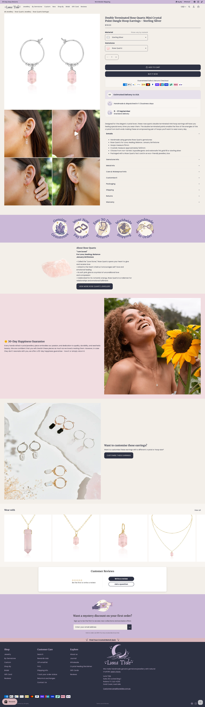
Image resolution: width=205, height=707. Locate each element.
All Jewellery (8, 12)
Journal (73, 658)
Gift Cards (74, 670)
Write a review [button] (121, 579)
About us (74, 654)
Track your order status (47, 674)
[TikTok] (202, 2)
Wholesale (74, 662)
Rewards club (43, 658)
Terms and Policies (102, 703)
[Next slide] (198, 538)
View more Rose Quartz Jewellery (94, 286)
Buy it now (153, 74)
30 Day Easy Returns (10, 2)
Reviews (7, 678)
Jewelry (7, 654)
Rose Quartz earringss (41, 12)
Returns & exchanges (46, 678)
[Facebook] (194, 2)
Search (40, 654)
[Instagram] (198, 2)
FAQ (39, 666)
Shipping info (42, 670)
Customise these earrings (119, 455)
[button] (153, 134)
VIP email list (42, 662)
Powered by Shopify (22, 703)
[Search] (189, 6)
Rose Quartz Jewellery (23, 12)
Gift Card (8, 674)
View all (197, 510)
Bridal (6, 670)
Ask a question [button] (121, 584)
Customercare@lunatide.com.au (116, 688)
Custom (7, 662)
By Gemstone (10, 658)
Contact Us (42, 682)
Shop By (7, 666)
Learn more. (116, 671)
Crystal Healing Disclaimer (81, 666)
